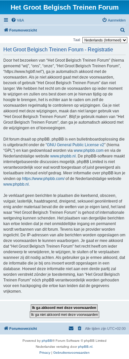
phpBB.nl (85, 346)
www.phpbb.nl (63, 156)
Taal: (77, 40)
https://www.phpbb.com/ (43, 178)
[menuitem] (17, 20)
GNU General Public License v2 (75, 145)
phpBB (47, 340)
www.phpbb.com (89, 150)
